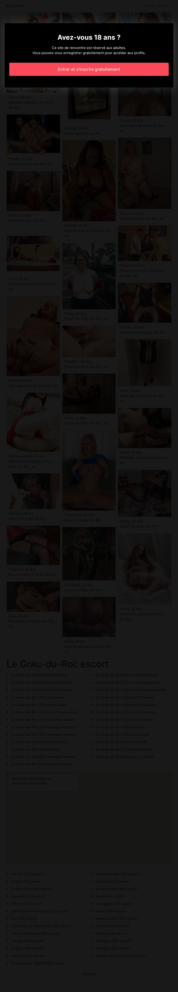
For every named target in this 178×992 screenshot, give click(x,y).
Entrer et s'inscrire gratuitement (89, 69)
